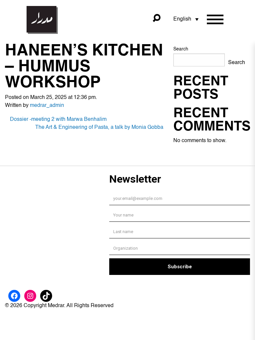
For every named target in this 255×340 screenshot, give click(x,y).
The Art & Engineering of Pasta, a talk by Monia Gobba (99, 127)
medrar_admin (47, 105)
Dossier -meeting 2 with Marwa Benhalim (58, 119)
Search (180, 49)
